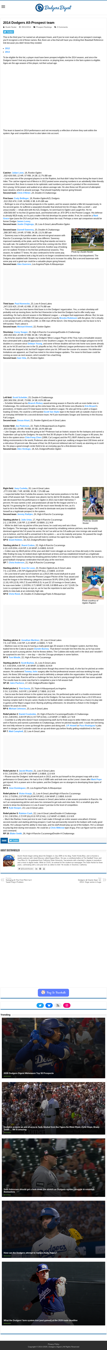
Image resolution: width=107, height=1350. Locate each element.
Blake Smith (16, 833)
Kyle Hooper (15, 808)
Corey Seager (21, 332)
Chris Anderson (16, 562)
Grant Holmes (15, 540)
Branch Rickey (35, 403)
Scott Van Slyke (51, 412)
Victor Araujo (25, 793)
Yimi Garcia (24, 688)
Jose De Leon (28, 568)
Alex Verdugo (24, 449)
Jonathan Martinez (30, 640)
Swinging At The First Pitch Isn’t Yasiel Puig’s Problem (19, 880)
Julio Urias (26, 520)
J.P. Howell (71, 726)
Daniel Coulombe (27, 714)
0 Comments (62, 27)
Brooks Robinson (68, 318)
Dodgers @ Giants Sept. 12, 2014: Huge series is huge (89, 880)
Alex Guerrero (24, 264)
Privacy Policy (53, 1344)
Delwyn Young (35, 344)
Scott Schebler (20, 397)
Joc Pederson (22, 426)
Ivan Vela (21, 358)
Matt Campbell (16, 731)
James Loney (23, 221)
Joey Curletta (20, 488)
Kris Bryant (90, 406)
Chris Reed (14, 594)
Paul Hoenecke (22, 304)
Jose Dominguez (17, 788)
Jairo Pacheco (17, 683)
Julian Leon (18, 173)
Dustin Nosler (11, 27)
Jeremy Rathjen (25, 514)
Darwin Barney (41, 649)
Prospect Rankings (44, 27)
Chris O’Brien (24, 193)
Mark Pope (96, 779)
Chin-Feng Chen (33, 437)
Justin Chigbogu (25, 224)
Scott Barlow (27, 663)
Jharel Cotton (28, 545)
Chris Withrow (57, 828)
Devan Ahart (23, 420)
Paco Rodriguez (87, 726)
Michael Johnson (17, 709)
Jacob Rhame (26, 771)
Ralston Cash (25, 813)
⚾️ (53, 993)
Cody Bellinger (21, 198)
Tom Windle (14, 657)
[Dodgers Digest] (53, 7)
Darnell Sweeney (25, 230)
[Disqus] (53, 954)
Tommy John (31, 671)
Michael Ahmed (24, 327)
